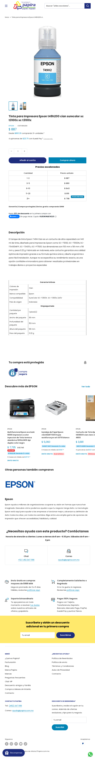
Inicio (7, 17)
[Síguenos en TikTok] (25, 744)
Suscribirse (65, 635)
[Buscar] (87, 6)
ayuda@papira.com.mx (68, 559)
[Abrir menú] (6, 6)
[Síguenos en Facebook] (6, 744)
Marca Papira (11, 670)
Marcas (8, 673)
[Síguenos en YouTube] (21, 744)
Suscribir (60, 727)
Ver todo (86, 386)
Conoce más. (48, 139)
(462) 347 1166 (15, 705)
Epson (11, 126)
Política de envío (59, 662)
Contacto (9, 693)
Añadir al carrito (28, 160)
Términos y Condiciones (63, 666)
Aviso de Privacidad (61, 670)
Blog (7, 666)
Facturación (10, 662)
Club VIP (8, 681)
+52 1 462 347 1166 (26, 559)
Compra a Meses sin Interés (18, 689)
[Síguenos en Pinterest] (16, 744)
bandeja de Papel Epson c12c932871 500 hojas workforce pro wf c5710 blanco (56, 435)
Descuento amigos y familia (18, 685)
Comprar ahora (67, 160)
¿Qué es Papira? (12, 658)
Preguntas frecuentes (15, 677)
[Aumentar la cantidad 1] (24, 151)
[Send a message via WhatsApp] (90, 754)
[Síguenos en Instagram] (11, 744)
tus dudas (35, 605)
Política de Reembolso (62, 658)
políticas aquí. (33, 590)
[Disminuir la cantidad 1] (11, 151)
